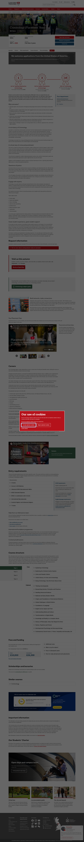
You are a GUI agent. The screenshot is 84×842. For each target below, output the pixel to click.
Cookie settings (24, 428)
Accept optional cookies (29, 425)
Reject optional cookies (43, 425)
